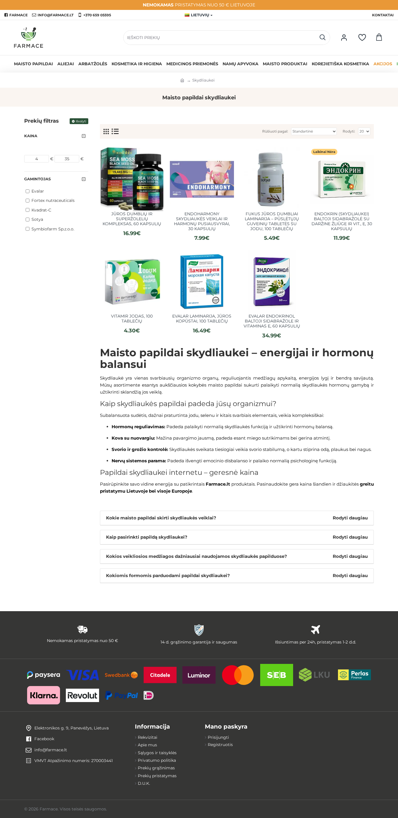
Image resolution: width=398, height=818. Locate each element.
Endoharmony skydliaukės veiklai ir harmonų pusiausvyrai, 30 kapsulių (202, 221)
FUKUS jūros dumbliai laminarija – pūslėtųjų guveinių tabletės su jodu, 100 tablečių (272, 221)
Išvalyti (81, 121)
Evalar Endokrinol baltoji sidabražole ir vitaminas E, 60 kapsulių (272, 321)
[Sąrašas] (115, 131)
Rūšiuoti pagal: (275, 131)
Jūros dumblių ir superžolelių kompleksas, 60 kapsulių (132, 218)
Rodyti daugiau (350, 518)
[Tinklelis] (106, 131)
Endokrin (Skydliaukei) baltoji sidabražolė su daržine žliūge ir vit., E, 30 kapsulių (341, 221)
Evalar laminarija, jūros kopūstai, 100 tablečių (201, 319)
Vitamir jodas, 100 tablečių (132, 319)
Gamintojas (37, 179)
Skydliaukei (203, 80)
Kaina (30, 135)
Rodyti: (349, 131)
